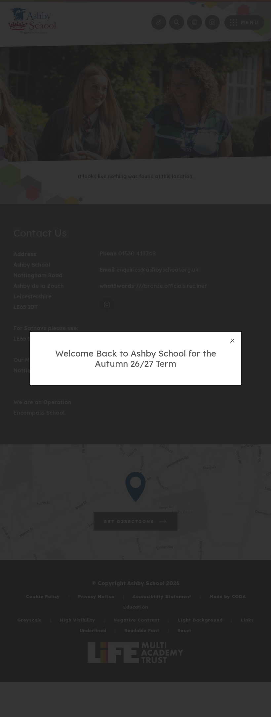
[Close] (232, 340)
